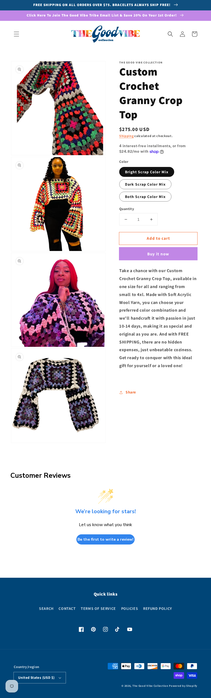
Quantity (126, 208)
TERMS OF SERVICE (98, 608)
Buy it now (158, 253)
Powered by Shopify (183, 686)
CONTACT (67, 608)
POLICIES (129, 608)
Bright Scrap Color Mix (146, 171)
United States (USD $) (36, 677)
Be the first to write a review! (105, 539)
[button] (16, 34)
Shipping (126, 136)
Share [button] (131, 392)
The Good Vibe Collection (150, 686)
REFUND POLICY (157, 608)
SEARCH (46, 608)
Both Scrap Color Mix (145, 196)
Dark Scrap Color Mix (145, 184)
